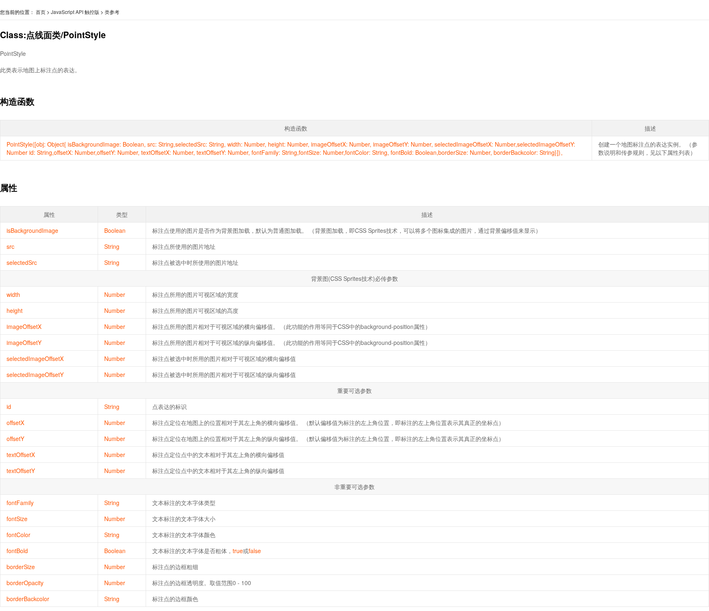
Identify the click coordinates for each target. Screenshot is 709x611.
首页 (41, 11)
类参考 (112, 11)
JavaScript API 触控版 (75, 11)
